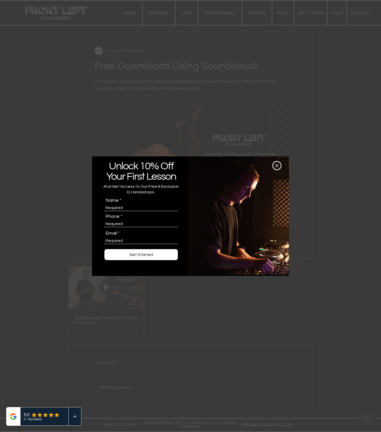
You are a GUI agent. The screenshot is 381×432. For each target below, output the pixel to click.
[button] (276, 165)
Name (112, 200)
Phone (112, 216)
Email (111, 233)
